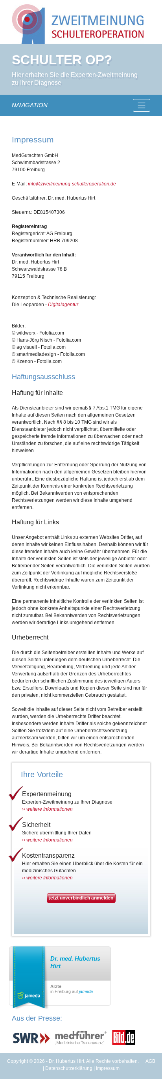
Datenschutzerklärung (68, 1068)
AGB (150, 1061)
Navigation (30, 105)
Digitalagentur (63, 304)
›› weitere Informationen (47, 809)
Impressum (108, 1068)
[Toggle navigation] (141, 105)
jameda (86, 991)
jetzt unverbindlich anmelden (81, 898)
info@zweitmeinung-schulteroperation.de (72, 184)
